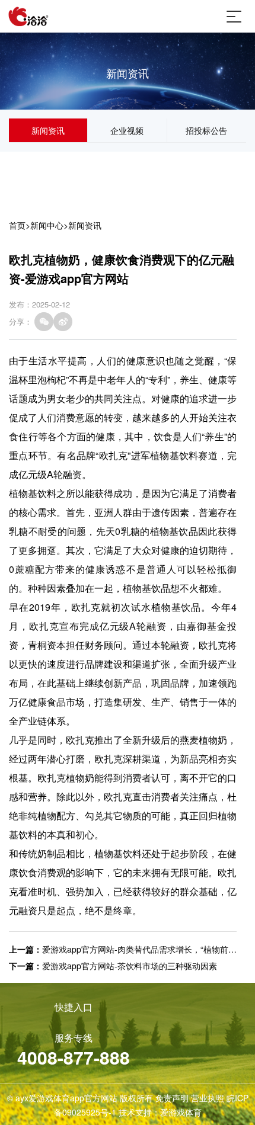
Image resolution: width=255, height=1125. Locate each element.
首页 (17, 225)
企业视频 (127, 130)
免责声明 (172, 1098)
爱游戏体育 (181, 1112)
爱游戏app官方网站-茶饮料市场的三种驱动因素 (129, 966)
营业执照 (207, 1098)
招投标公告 (206, 130)
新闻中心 (46, 225)
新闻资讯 (48, 130)
